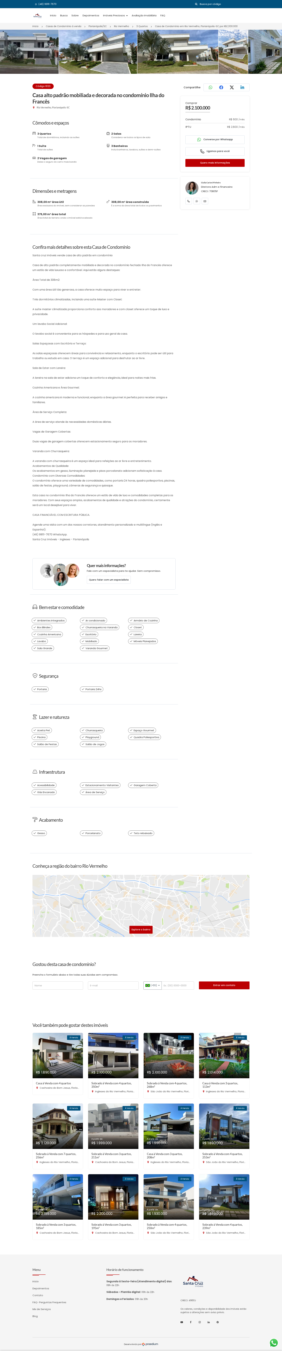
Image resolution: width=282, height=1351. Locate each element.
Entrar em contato (224, 985)
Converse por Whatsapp (218, 139)
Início (53, 15)
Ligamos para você (218, 151)
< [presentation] (10, 55)
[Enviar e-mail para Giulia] (205, 201)
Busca (64, 15)
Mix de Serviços (41, 1309)
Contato (37, 1295)
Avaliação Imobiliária (144, 15)
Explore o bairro (141, 929)
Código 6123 (43, 86)
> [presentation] (272, 55)
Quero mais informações (215, 162)
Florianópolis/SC (98, 26)
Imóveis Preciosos (114, 15)
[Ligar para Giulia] (188, 201)
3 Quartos (142, 26)
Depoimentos (91, 15)
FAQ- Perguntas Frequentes (49, 1302)
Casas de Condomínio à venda (63, 26)
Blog (35, 1316)
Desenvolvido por (133, 1344)
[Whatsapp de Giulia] (197, 201)
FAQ (162, 15)
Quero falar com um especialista (109, 579)
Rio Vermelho (121, 26)
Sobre (75, 15)
